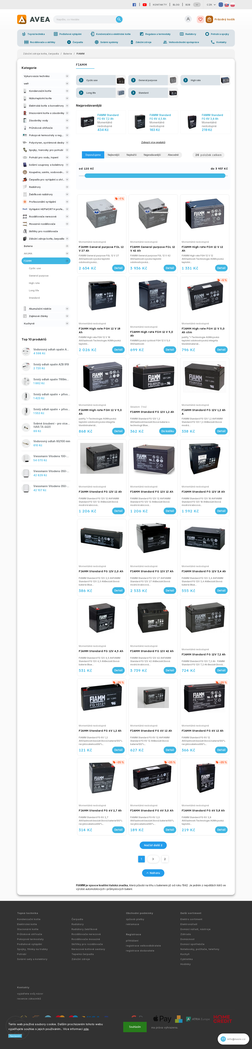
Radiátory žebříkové (84, 929)
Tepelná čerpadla (83, 954)
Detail (118, 268)
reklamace (132, 924)
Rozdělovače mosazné (86, 939)
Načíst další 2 (153, 845)
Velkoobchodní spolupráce (181, 42)
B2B (188, 4)
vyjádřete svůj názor (30, 993)
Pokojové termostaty (30, 939)
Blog (176, 4)
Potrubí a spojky (217, 34)
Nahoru (155, 873)
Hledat (119, 19)
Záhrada (185, 934)
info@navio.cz (234, 1039)
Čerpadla (75, 42)
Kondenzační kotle (29, 919)
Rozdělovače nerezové (86, 934)
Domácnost (187, 939)
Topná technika (33, 34)
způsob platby (135, 919)
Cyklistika (186, 959)
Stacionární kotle (28, 929)
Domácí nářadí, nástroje (195, 929)
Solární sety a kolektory (32, 959)
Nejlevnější (114, 154)
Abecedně (173, 154)
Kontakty (160, 4)
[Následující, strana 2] (153, 859)
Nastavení (15, 1036)
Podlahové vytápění (67, 34)
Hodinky (185, 964)
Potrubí (21, 954)
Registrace (133, 934)
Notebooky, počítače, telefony (199, 949)
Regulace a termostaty (154, 34)
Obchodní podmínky (139, 913)
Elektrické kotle (27, 924)
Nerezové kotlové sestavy (88, 949)
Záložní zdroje (140, 42)
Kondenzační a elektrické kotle (110, 34)
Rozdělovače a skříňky (39, 42)
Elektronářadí (188, 924)
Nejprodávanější (152, 154)
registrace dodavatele (140, 950)
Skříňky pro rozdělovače (87, 944)
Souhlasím (135, 1027)
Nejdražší (132, 154)
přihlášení (132, 940)
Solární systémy (106, 42)
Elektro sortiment (191, 919)
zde (86, 1029)
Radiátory (187, 34)
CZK (209, 4)
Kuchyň (185, 954)
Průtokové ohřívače (29, 934)
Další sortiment (190, 913)
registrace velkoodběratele (143, 945)
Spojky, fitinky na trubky (32, 949)
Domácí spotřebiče (192, 944)
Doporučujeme (93, 154)
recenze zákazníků (29, 998)
